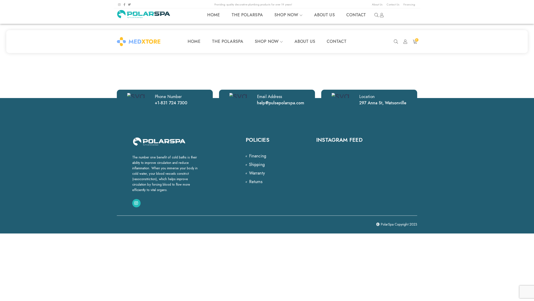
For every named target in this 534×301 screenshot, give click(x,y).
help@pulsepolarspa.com (280, 103)
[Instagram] (119, 4)
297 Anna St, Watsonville (382, 103)
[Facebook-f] (124, 4)
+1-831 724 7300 (171, 103)
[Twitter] (129, 4)
